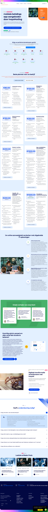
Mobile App (19, 468)
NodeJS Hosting (19, 502)
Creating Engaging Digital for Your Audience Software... (39, 471)
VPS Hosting (19, 501)
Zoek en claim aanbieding (30, 47)
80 (28, 468)
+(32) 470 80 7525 (21, 485)
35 (11, 468)
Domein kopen (29, 3)
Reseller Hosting (19, 499)
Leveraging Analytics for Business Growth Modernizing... (8, 471)
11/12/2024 (8, 468)
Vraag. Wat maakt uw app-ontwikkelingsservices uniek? (13, 434)
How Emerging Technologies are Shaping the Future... (23, 471)
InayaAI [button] (21, 3)
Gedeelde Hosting (20, 498)
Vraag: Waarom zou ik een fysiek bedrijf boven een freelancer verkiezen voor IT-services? (21, 442)
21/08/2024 (41, 468)
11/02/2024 (25, 468)
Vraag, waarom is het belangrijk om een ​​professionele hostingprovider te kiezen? (19, 430)
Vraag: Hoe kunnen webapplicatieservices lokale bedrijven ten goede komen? (18, 438)
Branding (3, 468)
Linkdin (2, 505)
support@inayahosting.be (8, 485)
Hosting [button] (18, 3)
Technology (35, 468)
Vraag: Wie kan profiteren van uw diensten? (10, 446)
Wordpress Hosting (18, 496)
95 (44, 468)
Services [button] (25, 3)
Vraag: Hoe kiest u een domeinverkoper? (10, 412)
